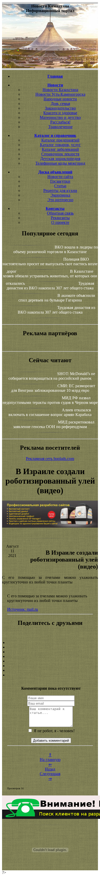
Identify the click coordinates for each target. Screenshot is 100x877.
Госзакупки (60, 181)
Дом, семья (60, 103)
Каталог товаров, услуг (60, 145)
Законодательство (60, 108)
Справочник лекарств (60, 154)
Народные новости (60, 99)
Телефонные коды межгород (60, 163)
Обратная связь (60, 213)
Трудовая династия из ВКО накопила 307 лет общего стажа (50, 285)
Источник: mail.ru (22, 609)
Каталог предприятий (60, 140)
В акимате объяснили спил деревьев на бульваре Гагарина (56, 297)
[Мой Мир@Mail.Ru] (50, 675)
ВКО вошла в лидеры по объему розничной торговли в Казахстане (55, 249)
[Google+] (50, 647)
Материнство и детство (60, 117)
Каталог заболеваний (60, 149)
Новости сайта (60, 176)
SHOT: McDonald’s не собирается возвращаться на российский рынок (51, 375)
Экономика (60, 195)
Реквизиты (60, 218)
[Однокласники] (50, 670)
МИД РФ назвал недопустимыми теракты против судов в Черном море (50, 400)
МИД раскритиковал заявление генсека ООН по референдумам (53, 424)
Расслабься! (60, 122)
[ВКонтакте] (50, 656)
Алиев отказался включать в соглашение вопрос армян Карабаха (50, 412)
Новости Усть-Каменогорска (60, 94)
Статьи (60, 186)
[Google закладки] (50, 652)
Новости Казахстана (60, 89)
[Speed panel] (50, 642)
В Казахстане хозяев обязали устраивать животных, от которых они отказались (50, 277)
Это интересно (60, 200)
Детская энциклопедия (60, 158)
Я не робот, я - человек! (54, 731)
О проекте (60, 222)
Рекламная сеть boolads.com (50, 458)
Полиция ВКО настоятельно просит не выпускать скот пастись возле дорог (50, 265)
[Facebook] (50, 661)
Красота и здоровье (60, 113)
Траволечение (60, 127)
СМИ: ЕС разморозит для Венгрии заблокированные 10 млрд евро (53, 388)
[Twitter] (50, 665)
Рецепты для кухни (60, 190)
